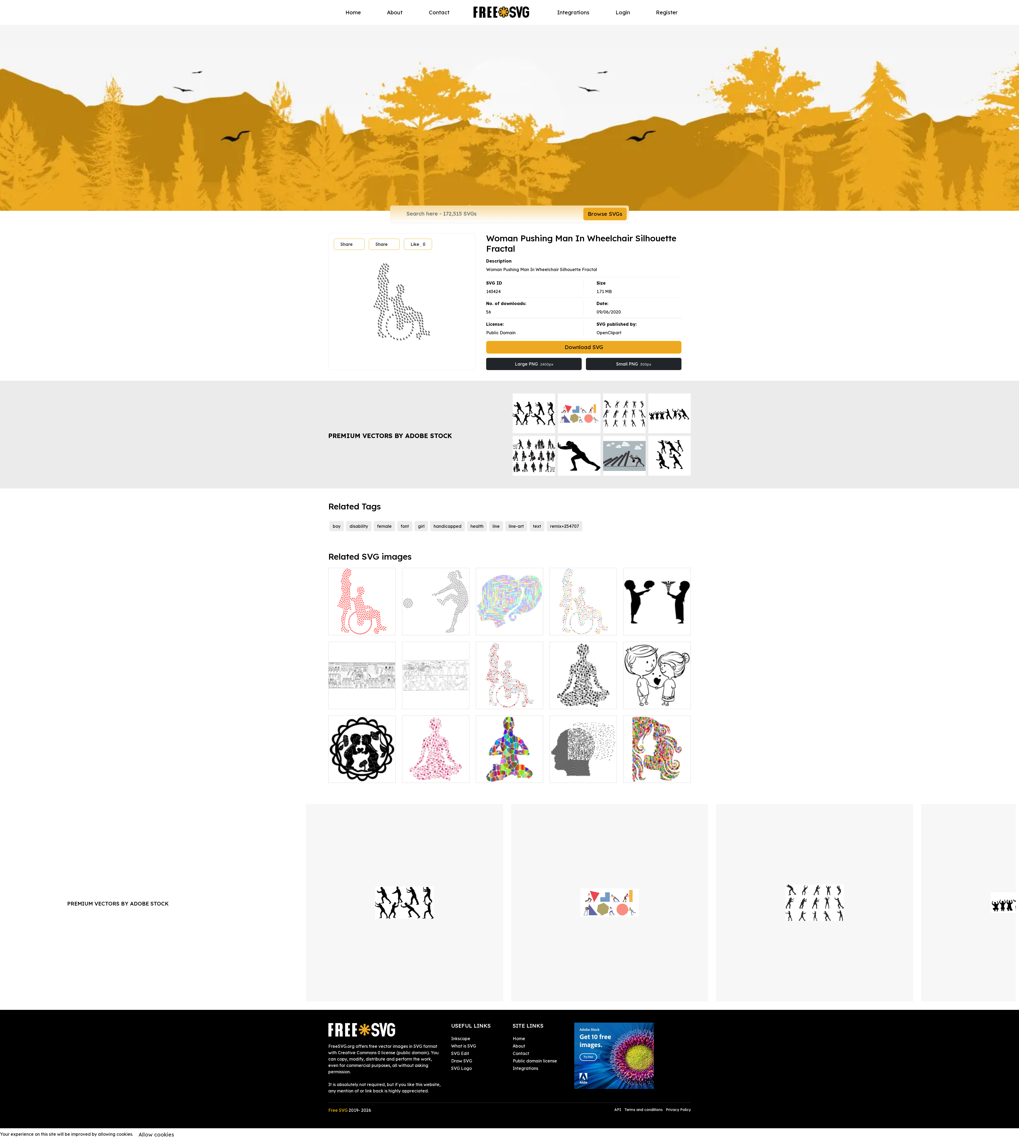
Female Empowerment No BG (509, 624)
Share (346, 244)
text (537, 526)
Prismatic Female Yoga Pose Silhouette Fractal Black (583, 695)
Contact (439, 12)
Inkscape (460, 1038)
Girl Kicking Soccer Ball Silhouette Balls (436, 624)
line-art (516, 526)
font (405, 526)
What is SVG (463, 1046)
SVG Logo (461, 1068)
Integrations (573, 12)
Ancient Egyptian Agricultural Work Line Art (436, 698)
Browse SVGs (605, 214)
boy (336, 526)
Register (667, 12)
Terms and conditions (643, 1109)
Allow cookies (156, 1134)
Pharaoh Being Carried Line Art (362, 698)
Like (418, 244)
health (476, 526)
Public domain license (535, 1060)
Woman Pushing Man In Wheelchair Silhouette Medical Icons (509, 695)
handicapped (447, 526)
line (496, 526)
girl (421, 526)
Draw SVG (461, 1060)
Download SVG (584, 347)
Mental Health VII (574, 775)
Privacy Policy (678, 1109)
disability (358, 526)
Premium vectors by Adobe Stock (390, 436)
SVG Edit (460, 1053)
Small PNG (633, 364)
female (384, 526)
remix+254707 (564, 526)
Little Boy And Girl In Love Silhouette (362, 772)
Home (353, 12)
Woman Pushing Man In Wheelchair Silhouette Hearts (362, 621)
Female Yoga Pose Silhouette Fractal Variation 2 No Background (435, 766)
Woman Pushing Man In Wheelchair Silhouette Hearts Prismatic (583, 621)
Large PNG (534, 364)
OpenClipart (609, 332)
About (395, 12)
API (618, 1109)
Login (623, 12)
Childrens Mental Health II (656, 627)
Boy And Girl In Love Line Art (657, 698)
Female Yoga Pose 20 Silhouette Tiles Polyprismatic (509, 769)
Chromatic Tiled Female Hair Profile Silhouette (657, 772)
